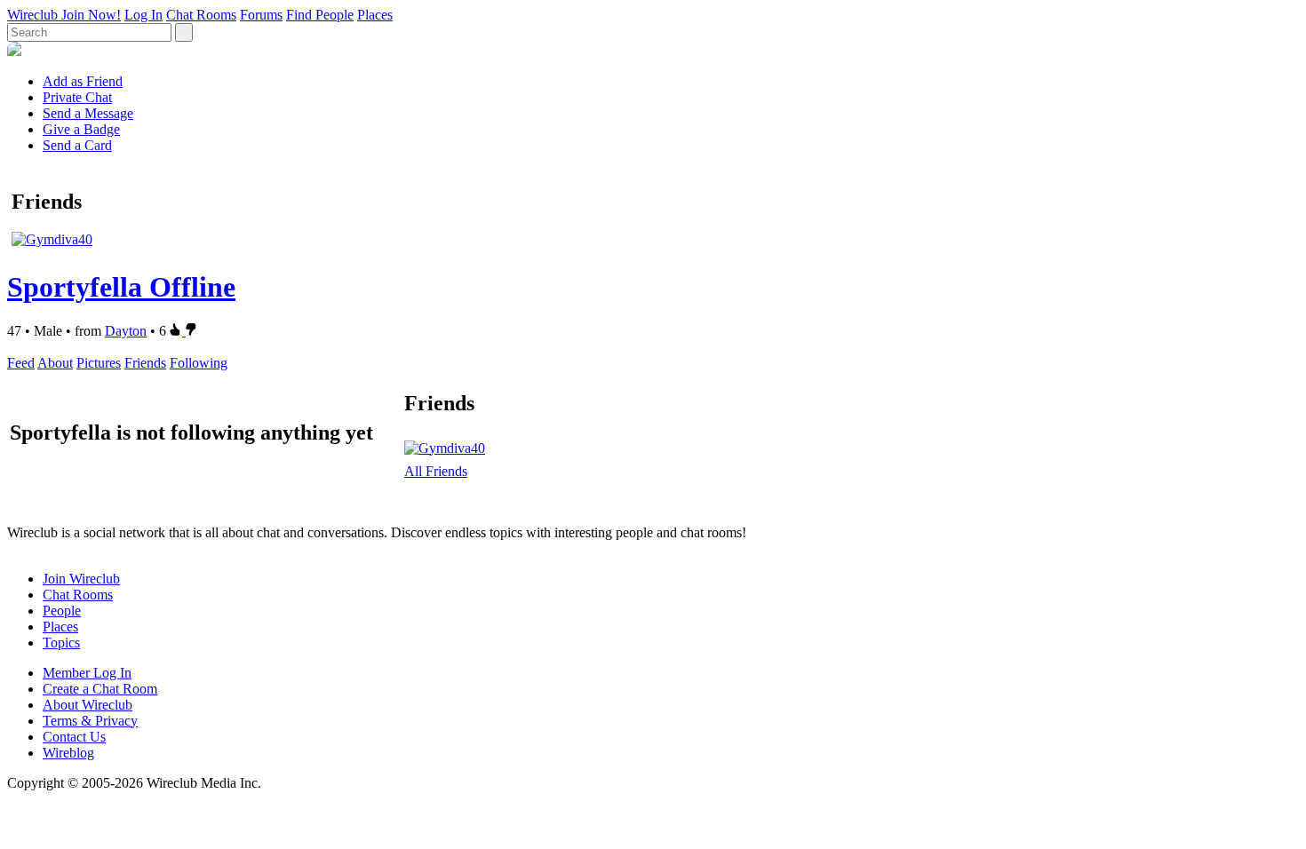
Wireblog (68, 752)
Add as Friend (83, 81)
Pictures (98, 362)
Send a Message (88, 113)
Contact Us (74, 736)
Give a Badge (81, 129)
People (62, 610)
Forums (261, 14)
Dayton (126, 330)
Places (375, 14)
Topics (61, 642)
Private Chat (77, 97)
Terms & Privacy (90, 720)
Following (198, 362)
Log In (143, 14)
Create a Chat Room (100, 688)
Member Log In (87, 672)
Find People (320, 14)
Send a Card (77, 145)
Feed (21, 362)
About (55, 362)
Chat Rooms (201, 14)
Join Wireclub (81, 578)
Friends (145, 362)
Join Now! (91, 14)
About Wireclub (87, 704)
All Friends (435, 471)
